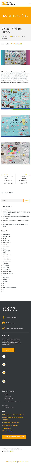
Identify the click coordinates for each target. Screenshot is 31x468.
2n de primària (6, 242)
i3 (3, 283)
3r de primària (6, 246)
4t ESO (13, 36)
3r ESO (4, 248)
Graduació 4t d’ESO (8, 210)
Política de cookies (23, 461)
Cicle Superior (6, 269)
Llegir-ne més (8, 350)
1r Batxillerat (6, 234)
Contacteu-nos (10, 323)
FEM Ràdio (6, 277)
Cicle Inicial (6, 265)
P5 (3, 293)
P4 (3, 291)
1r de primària (6, 236)
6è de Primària (6, 259)
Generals (5, 281)
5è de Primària (6, 257)
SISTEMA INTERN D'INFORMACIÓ (14, 437)
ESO (16, 36)
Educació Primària (8, 273)
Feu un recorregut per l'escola (14, 328)
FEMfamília (6, 279)
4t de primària (6, 250)
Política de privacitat (11, 461)
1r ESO (4, 238)
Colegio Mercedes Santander (10, 425)
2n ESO (5, 244)
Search (26, 200)
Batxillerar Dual (7, 261)
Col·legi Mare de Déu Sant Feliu (10, 422)
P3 (3, 289)
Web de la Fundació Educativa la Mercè (13, 414)
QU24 (11, 451)
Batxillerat (5, 263)
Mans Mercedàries (7, 431)
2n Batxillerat (6, 240)
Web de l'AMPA (6, 428)
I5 (3, 285)
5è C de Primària (7, 255)
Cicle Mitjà (6, 267)
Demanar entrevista (11, 317)
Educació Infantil (7, 271)
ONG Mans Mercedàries (9, 287)
